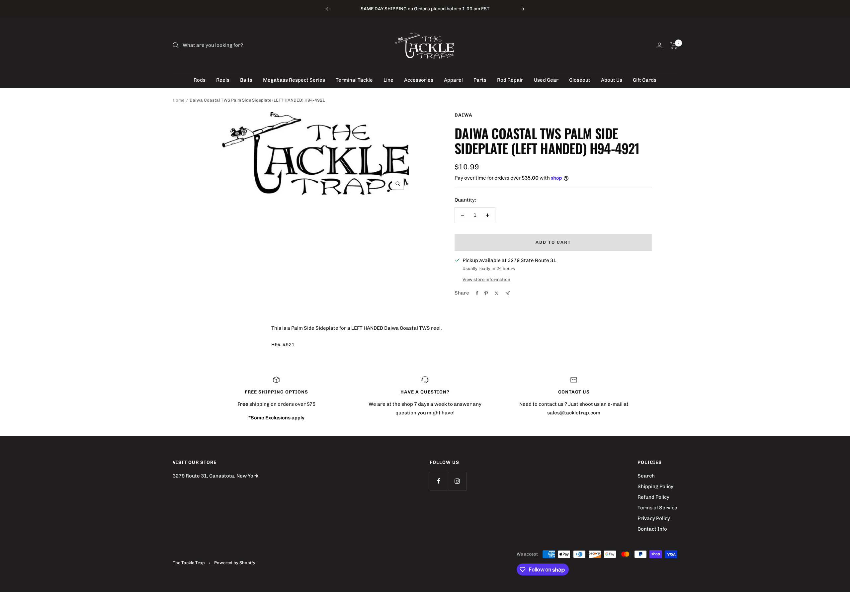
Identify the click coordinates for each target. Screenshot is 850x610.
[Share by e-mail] (507, 293)
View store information (486, 279)
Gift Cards (644, 80)
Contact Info (652, 529)
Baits (246, 80)
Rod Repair (510, 80)
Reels (222, 80)
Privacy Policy (654, 518)
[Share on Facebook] (477, 293)
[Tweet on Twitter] (496, 293)
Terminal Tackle (354, 80)
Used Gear (546, 80)
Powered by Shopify (234, 562)
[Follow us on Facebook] (439, 481)
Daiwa (463, 115)
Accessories (418, 80)
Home (178, 100)
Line (388, 80)
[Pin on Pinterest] (486, 293)
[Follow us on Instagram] (457, 481)
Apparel (453, 80)
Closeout (579, 80)
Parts (479, 80)
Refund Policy (653, 497)
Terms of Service (657, 508)
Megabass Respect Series (294, 80)
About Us (611, 80)
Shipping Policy (655, 486)
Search (646, 476)
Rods (200, 80)
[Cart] (673, 45)
